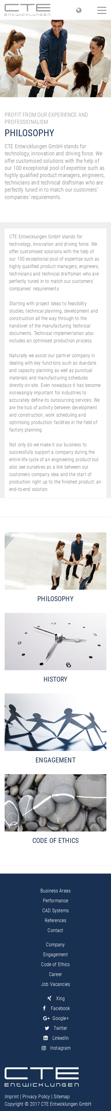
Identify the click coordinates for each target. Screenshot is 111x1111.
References (56, 920)
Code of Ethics (55, 964)
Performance (55, 901)
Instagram (60, 1048)
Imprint (12, 1097)
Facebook (60, 1008)
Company (55, 945)
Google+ (60, 1018)
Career (55, 974)
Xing (60, 998)
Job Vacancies (55, 984)
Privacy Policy (36, 1097)
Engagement (55, 954)
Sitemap (62, 1097)
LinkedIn (60, 1038)
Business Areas (55, 891)
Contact (55, 930)
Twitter (60, 1028)
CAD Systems (55, 911)
